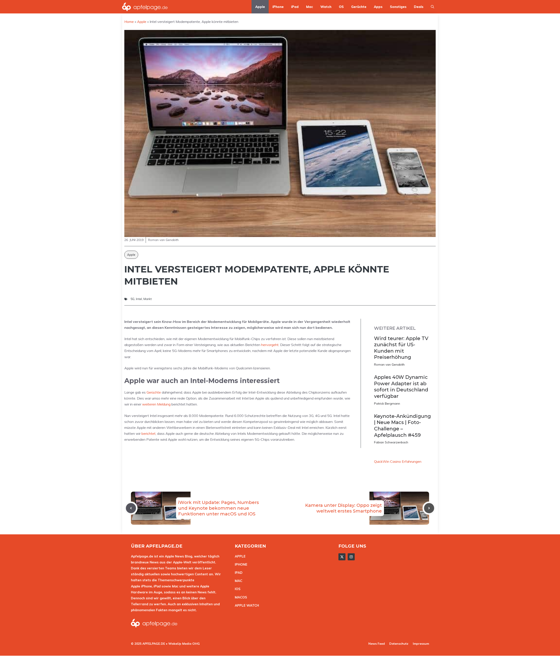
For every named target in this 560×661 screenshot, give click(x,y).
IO (236, 589)
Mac (309, 7)
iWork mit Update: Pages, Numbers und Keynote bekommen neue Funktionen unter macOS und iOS (218, 508)
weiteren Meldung (156, 404)
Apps (378, 7)
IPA (237, 572)
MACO (240, 597)
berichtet (148, 433)
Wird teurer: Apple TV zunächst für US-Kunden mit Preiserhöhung (401, 347)
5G (132, 299)
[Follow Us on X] (341, 556)
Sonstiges (398, 7)
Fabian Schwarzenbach (391, 442)
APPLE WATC (246, 605)
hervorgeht (270, 345)
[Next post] (429, 508)
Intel (139, 299)
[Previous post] (131, 508)
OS (341, 7)
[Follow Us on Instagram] (351, 556)
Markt (147, 299)
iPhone (278, 7)
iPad (295, 7)
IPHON (240, 564)
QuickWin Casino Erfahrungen (397, 461)
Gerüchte (358, 7)
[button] (432, 6)
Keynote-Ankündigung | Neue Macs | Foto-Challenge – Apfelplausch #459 (402, 425)
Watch (325, 7)
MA (237, 581)
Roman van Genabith (389, 365)
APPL (239, 556)
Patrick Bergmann (387, 403)
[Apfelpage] (145, 6)
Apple (260, 7)
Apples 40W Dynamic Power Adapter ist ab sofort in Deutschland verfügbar (401, 386)
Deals (418, 7)
